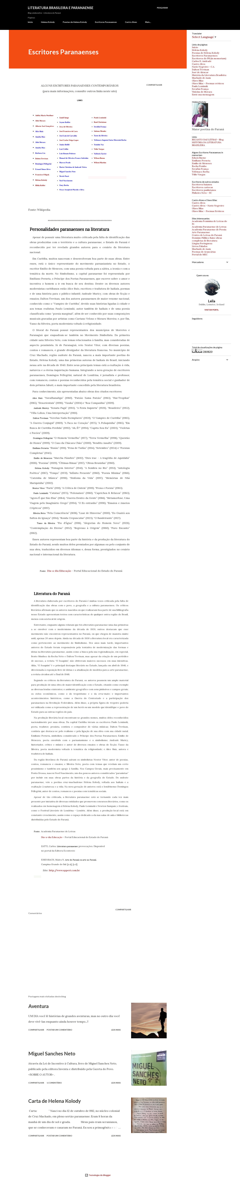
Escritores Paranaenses (106, 22)
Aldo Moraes (40, 121)
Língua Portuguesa (202, 243)
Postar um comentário (59, 1030)
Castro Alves (131, 22)
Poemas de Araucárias (204, 251)
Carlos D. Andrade (201, 61)
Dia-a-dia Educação (59, 570)
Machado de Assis (201, 77)
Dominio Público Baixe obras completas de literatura (207, 239)
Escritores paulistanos (204, 190)
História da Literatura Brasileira (209, 75)
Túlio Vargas (198, 174)
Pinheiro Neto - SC (202, 192)
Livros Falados (199, 246)
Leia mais (116, 1030)
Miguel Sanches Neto (51, 1053)
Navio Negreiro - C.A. (203, 66)
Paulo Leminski (100, 118)
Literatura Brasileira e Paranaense (60, 8)
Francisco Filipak (42, 175)
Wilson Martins (100, 163)
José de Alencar (200, 72)
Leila (211, 301)
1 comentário (54, 1083)
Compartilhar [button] (154, 85)
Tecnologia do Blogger (99, 1175)
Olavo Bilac (198, 80)
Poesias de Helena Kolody (75, 22)
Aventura (38, 1006)
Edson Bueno (199, 157)
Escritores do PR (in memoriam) (209, 58)
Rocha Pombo (199, 166)
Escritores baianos (202, 184)
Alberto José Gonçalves (44, 126)
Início (30, 22)
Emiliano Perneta (201, 160)
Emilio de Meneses (202, 163)
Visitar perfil (211, 310)
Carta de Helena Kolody (54, 1101)
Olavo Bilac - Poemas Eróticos (208, 211)
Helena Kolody (48, 22)
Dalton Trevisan (41, 158)
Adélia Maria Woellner (44, 115)
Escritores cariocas (202, 187)
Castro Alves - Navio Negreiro (208, 205)
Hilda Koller (40, 185)
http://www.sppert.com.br (64, 870)
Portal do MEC (200, 254)
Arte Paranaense (201, 232)
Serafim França (200, 89)
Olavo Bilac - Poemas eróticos (208, 83)
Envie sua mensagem (203, 94)
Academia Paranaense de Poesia (209, 229)
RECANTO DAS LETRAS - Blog (208, 139)
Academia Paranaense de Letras (209, 226)
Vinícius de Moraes (202, 91)
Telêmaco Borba (200, 171)
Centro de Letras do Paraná (207, 235)
